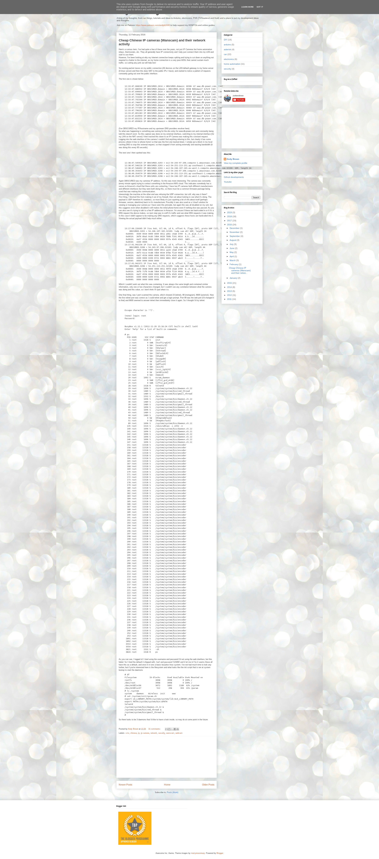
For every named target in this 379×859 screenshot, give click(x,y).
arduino (227, 44)
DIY (225, 39)
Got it (260, 7)
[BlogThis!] (169, 729)
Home (167, 784)
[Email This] (166, 729)
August (233, 240)
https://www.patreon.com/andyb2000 (153, 25)
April (232, 256)
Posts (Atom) (172, 792)
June (232, 248)
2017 (229, 220)
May (232, 252)
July (232, 244)
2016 (229, 224)
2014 (229, 287)
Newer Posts (125, 784)
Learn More (247, 7)
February (234, 264)
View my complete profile (235, 163)
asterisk (227, 49)
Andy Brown (233, 159)
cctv (127, 733)
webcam (179, 733)
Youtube (228, 182)
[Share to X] (172, 729)
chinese (133, 733)
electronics (229, 59)
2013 (229, 291)
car (225, 54)
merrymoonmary (198, 853)
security (161, 733)
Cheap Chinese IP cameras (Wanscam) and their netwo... (240, 270)
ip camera (145, 733)
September (235, 236)
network (153, 733)
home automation (232, 64)
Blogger (220, 853)
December (235, 228)
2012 (229, 295)
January (234, 278)
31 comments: (154, 729)
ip (139, 733)
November (235, 232)
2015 (229, 283)
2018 (229, 216)
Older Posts (208, 784)
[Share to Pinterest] (177, 729)
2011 (229, 299)
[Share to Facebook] (174, 729)
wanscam (170, 733)
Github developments (234, 177)
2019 (229, 212)
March (233, 260)
